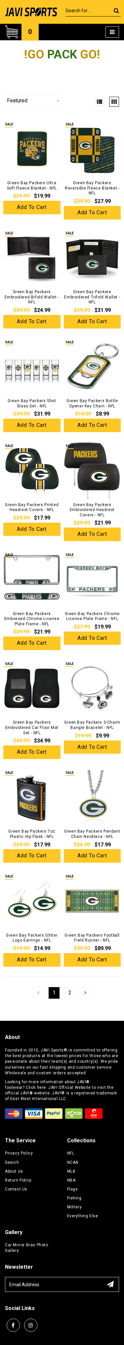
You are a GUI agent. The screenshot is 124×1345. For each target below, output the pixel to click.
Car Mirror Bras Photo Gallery (26, 1248)
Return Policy (18, 1180)
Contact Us (16, 1189)
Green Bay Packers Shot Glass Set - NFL (32, 403)
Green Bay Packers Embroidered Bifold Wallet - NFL (32, 297)
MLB (71, 1171)
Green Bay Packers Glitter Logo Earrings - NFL (32, 938)
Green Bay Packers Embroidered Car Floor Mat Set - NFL (32, 727)
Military (74, 1207)
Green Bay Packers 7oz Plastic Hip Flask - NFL (31, 834)
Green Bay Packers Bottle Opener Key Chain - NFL (92, 403)
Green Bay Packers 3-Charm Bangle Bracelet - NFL (92, 725)
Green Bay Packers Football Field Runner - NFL (92, 938)
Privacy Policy (19, 1153)
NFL (70, 1153)
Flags (72, 1189)
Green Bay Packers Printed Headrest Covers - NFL (32, 507)
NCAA (72, 1162)
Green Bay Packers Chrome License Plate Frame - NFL (92, 616)
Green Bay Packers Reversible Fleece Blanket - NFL (92, 188)
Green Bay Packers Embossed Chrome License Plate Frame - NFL (32, 618)
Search (12, 1162)
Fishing (74, 1198)
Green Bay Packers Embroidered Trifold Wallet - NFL (92, 297)
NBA (71, 1180)
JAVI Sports (52, 1050)
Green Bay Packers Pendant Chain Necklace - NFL (92, 834)
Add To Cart (32, 207)
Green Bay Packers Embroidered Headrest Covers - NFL (92, 509)
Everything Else (82, 1216)
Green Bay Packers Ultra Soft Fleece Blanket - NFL (32, 185)
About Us (14, 1171)
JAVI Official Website (69, 1087)
